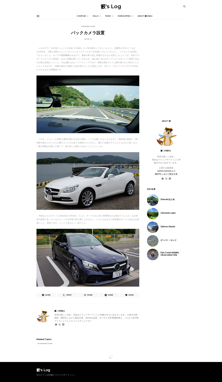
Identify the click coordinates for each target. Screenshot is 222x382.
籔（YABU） (60, 311)
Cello (96, 16)
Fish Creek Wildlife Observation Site (169, 254)
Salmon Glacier (167, 226)
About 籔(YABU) (145, 16)
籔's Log (111, 6)
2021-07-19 (87, 39)
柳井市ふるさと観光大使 (166, 174)
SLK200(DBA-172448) (88, 26)
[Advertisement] (166, 307)
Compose (81, 16)
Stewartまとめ (167, 199)
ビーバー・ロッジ (168, 240)
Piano (108, 16)
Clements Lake (167, 213)
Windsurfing (124, 16)
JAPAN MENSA (164, 171)
